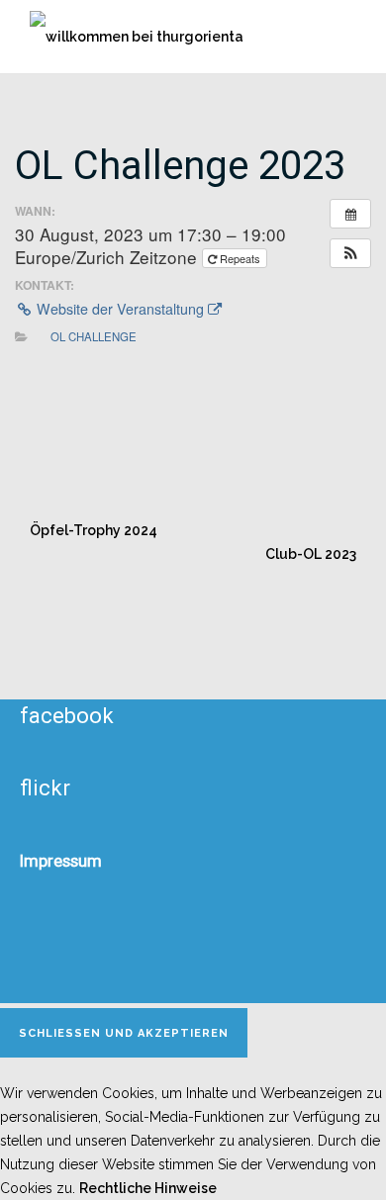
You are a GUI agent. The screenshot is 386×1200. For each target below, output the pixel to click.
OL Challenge (93, 336)
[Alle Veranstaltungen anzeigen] (350, 214)
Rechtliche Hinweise (148, 1188)
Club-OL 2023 (310, 554)
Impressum (61, 861)
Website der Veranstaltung (120, 309)
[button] (350, 253)
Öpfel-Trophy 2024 (93, 530)
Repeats (240, 258)
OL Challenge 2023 (180, 165)
